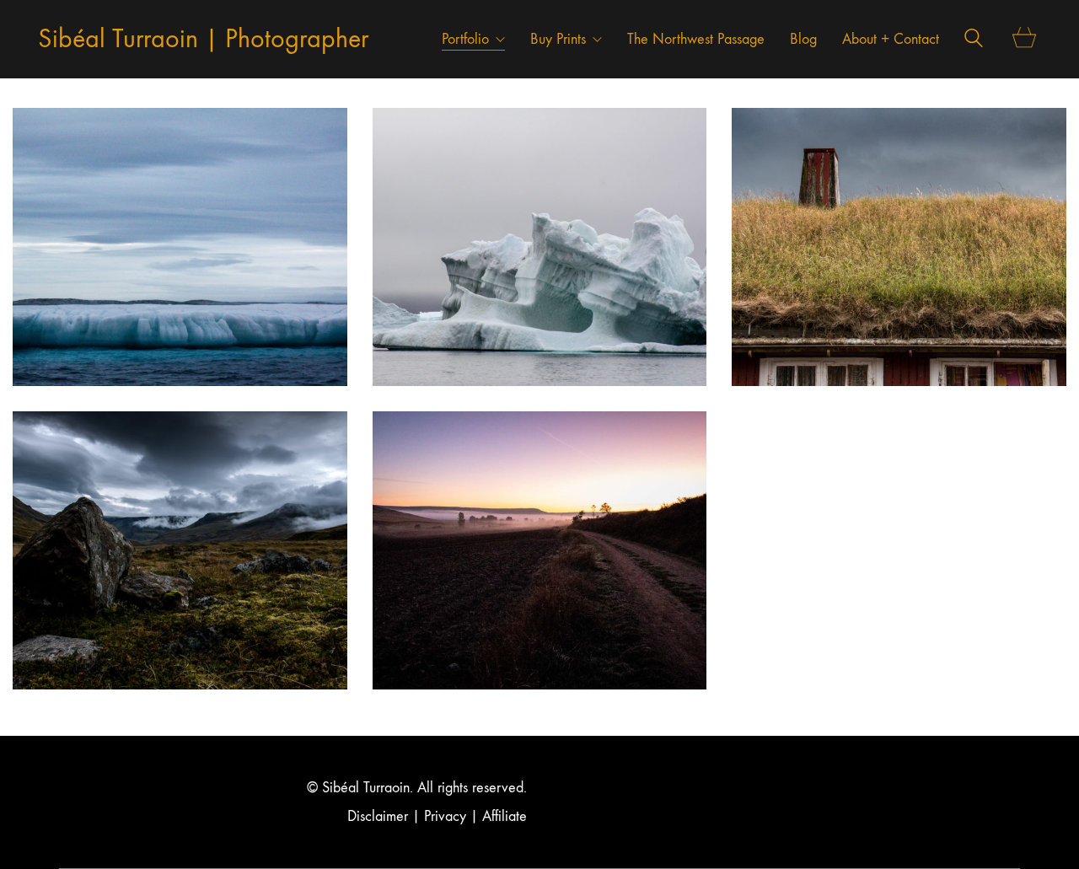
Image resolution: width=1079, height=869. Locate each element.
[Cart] (1024, 39)
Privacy (445, 816)
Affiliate (504, 816)
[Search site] (973, 41)
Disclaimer (377, 816)
